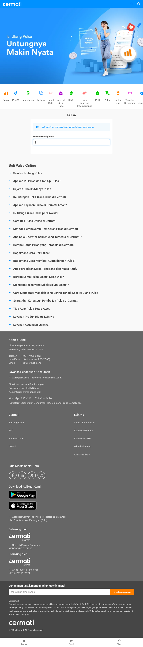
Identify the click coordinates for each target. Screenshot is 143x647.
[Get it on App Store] (71, 505)
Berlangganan (122, 592)
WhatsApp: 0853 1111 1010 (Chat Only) (30, 398)
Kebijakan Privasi (83, 430)
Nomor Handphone (43, 136)
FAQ (11, 430)
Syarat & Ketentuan (84, 422)
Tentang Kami (16, 422)
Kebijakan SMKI (82, 438)
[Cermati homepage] (21, 622)
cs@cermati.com (31, 362)
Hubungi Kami (16, 438)
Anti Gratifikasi (82, 454)
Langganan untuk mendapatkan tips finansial (37, 585)
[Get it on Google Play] (71, 494)
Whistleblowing (82, 446)
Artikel (12, 446)
